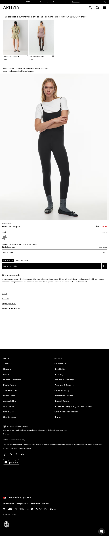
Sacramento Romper (11, 56)
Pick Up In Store (22, 261)
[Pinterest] (16, 454)
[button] (8, 247)
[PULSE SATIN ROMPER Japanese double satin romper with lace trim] (41, 37)
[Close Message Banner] (105, 2)
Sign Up (6, 434)
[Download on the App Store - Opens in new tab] (54, 462)
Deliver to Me (8, 261)
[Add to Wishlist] (27, 56)
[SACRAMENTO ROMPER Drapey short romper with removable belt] (15, 37)
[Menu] (104, 7)
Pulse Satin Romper (37, 56)
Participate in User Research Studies (17, 448)
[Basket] (97, 7)
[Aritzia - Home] (11, 7)
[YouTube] (22, 454)
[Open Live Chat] (101, 531)
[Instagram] (10, 454)
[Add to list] (104, 266)
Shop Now (75, 2)
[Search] (90, 7)
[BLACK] (4, 237)
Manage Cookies (22, 504)
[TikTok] (4, 454)
